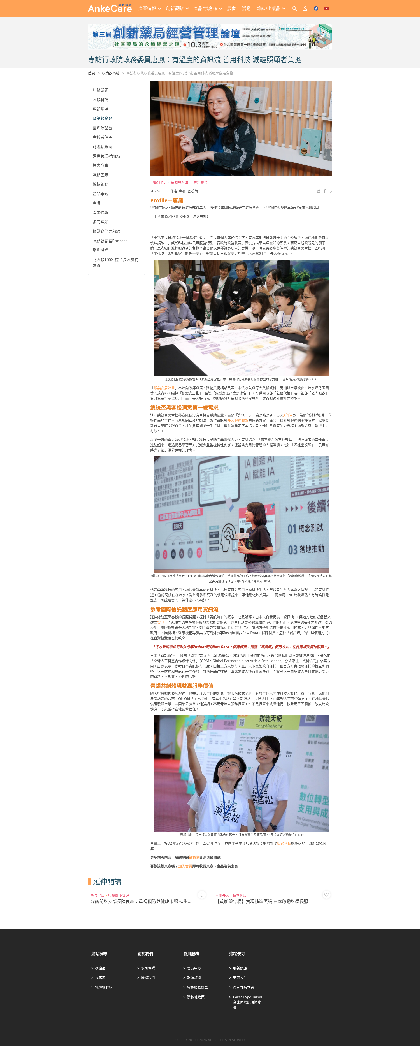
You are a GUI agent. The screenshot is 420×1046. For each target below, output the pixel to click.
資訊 (160, 622)
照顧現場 (100, 109)
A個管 (287, 415)
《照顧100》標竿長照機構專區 (115, 262)
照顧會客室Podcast (110, 240)
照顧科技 (100, 99)
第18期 (194, 857)
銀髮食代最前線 (106, 231)
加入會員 (185, 866)
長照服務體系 (237, 420)
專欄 (96, 203)
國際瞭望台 (102, 127)
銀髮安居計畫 (164, 387)
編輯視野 (100, 184)
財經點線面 (102, 146)
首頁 (91, 73)
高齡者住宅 (102, 137)
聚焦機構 (100, 250)
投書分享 (100, 165)
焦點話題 (100, 90)
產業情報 (100, 212)
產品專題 (100, 193)
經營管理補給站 (106, 156)
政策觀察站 (110, 73)
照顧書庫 (100, 175)
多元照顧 (100, 222)
